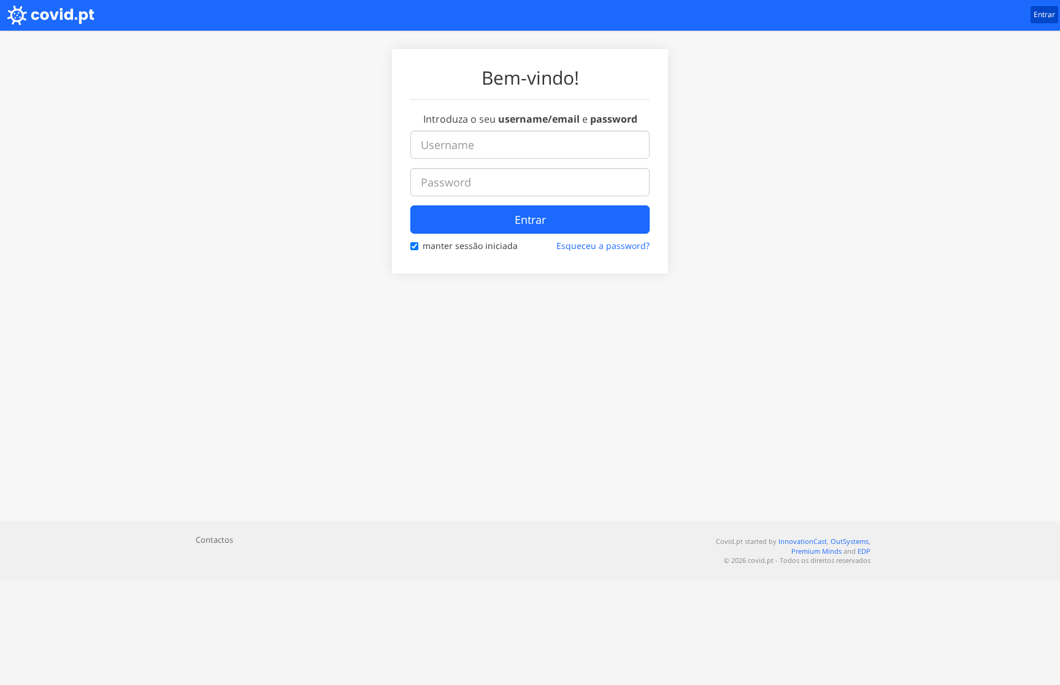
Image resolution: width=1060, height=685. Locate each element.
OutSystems (850, 541)
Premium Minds (816, 551)
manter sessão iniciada (470, 245)
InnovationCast (802, 541)
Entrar (530, 219)
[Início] (47, 15)
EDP (864, 551)
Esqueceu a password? (603, 245)
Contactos (214, 539)
